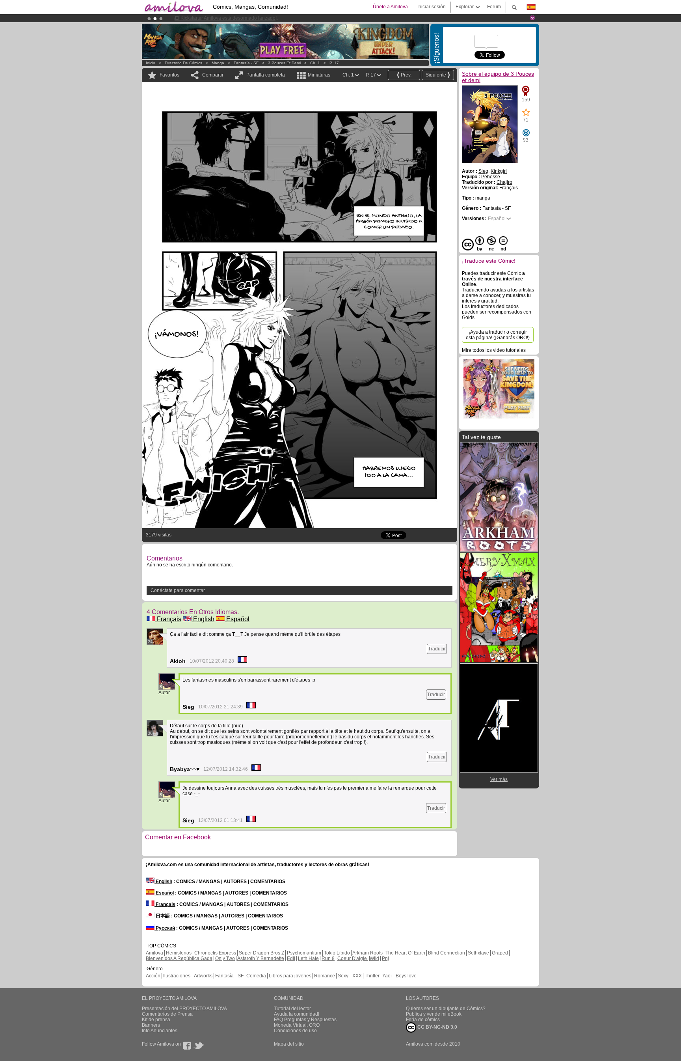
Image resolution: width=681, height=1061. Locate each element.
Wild (374, 958)
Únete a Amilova (390, 6)
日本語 (162, 916)
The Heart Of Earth (405, 953)
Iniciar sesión (431, 6)
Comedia (256, 976)
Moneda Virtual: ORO (297, 1025)
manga (218, 63)
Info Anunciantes (159, 1030)
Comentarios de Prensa (167, 1014)
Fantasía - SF (246, 63)
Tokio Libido (337, 953)
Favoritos (169, 75)
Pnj (385, 958)
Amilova (154, 953)
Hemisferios (179, 953)
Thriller (372, 976)
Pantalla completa (265, 75)
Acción (153, 976)
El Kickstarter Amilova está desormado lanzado (225, 18)
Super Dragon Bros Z (261, 953)
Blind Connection (446, 953)
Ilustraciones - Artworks (187, 976)
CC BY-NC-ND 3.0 (436, 1027)
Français (168, 619)
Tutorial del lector (292, 1008)
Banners (151, 1025)
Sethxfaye (478, 953)
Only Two (225, 958)
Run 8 (328, 958)
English (203, 619)
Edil (291, 958)
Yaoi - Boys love (399, 976)
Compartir (212, 75)
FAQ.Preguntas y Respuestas (305, 1019)
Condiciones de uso (295, 1030)
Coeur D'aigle (352, 958)
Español (237, 619)
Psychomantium (304, 953)
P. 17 (334, 63)
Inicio (150, 63)
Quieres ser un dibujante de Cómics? (446, 1008)
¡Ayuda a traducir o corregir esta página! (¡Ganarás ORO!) (498, 334)
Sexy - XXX (350, 976)
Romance (324, 976)
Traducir (437, 649)
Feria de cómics (423, 1019)
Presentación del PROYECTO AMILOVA (184, 1008)
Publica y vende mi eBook (433, 1014)
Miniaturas (319, 75)
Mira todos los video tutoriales (494, 350)
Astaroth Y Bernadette (260, 958)
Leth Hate (308, 958)
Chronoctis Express (215, 953)
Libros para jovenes (290, 976)
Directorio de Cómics (183, 63)
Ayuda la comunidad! (296, 1014)
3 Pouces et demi (284, 63)
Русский (164, 928)
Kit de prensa (156, 1019)
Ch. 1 (315, 63)
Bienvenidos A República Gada (179, 958)
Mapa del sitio (289, 1044)
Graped (500, 953)
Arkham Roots (367, 953)
